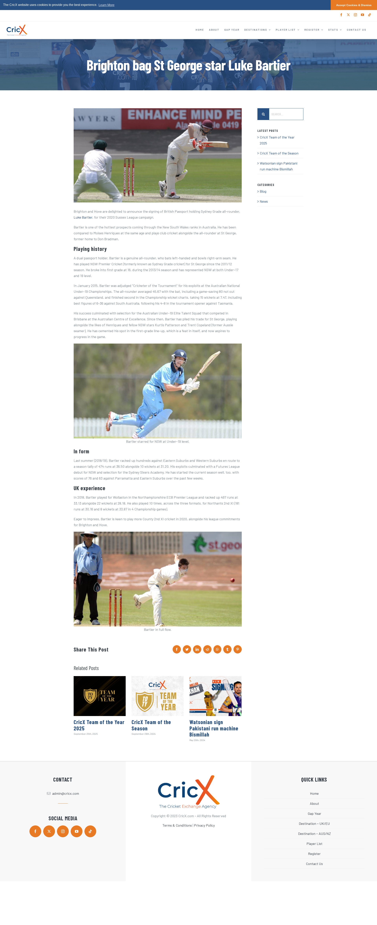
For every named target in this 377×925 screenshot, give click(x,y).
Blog (263, 191)
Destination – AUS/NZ (314, 833)
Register (314, 853)
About (314, 803)
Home (314, 793)
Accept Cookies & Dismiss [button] (354, 5)
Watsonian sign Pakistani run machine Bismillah (213, 728)
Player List (314, 843)
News (264, 201)
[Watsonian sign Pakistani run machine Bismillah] (215, 696)
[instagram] (63, 831)
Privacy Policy (204, 825)
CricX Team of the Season (151, 725)
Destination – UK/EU (314, 823)
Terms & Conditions (177, 825)
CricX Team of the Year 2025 (99, 725)
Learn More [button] (106, 5)
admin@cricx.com (65, 793)
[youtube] (76, 831)
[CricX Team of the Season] (158, 696)
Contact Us (314, 863)
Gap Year (314, 813)
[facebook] (35, 831)
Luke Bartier (83, 217)
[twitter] (49, 831)
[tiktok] (90, 831)
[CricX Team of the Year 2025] (100, 696)
